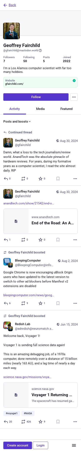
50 (25, 61)
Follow (36, 97)
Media (40, 109)
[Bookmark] (57, 178)
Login (40, 445)
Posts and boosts (15, 121)
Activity (14, 109)
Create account (17, 445)
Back (12, 5)
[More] (75, 178)
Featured (66, 109)
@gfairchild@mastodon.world (20, 50)
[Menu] (74, 97)
